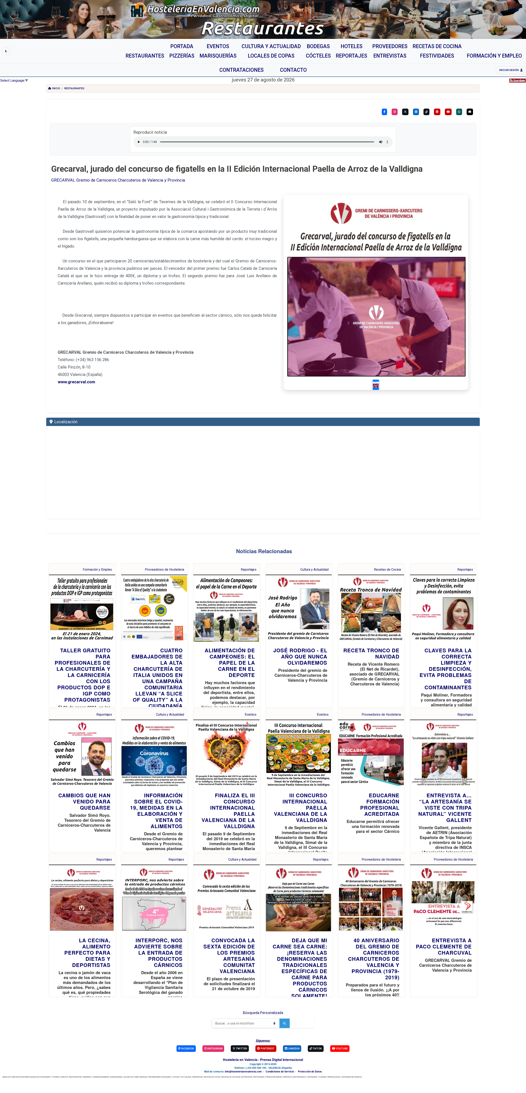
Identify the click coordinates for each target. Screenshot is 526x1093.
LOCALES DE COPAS (131, 1077)
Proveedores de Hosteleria (164, 569)
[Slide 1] (376, 385)
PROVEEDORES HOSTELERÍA (159, 1077)
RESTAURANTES (75, 1077)
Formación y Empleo (97, 569)
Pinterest (267, 1048)
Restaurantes (74, 88)
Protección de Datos (310, 1071)
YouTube (341, 1048)
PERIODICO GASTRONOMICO (294, 1077)
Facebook (187, 1048)
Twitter (241, 1048)
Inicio (56, 88)
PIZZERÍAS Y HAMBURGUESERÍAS (96, 1077)
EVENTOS (64, 1077)
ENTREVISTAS (246, 1077)
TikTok (317, 1048)
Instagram (214, 1048)
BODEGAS (143, 1077)
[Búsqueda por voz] (274, 1023)
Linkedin (293, 1048)
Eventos (250, 714)
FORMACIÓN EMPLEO (273, 1077)
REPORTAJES (197, 1077)
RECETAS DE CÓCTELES (230, 1077)
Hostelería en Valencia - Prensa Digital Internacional (263, 1059)
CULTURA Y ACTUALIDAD (181, 1077)
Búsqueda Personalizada (263, 1013)
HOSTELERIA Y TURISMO (316, 1077)
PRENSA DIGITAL (333, 1077)
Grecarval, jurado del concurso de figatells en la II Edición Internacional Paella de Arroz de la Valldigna (237, 169)
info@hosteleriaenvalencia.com (243, 1071)
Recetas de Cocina (387, 569)
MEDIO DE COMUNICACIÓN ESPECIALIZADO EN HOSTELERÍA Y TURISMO (31, 1077)
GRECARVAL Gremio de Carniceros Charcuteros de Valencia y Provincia (118, 180)
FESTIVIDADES (258, 1077)
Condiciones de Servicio (280, 1071)
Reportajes (248, 569)
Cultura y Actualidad (314, 569)
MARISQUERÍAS (116, 1077)
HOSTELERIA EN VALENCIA (351, 1077)
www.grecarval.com (76, 381)
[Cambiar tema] (6, 51)
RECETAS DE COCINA (212, 1077)
